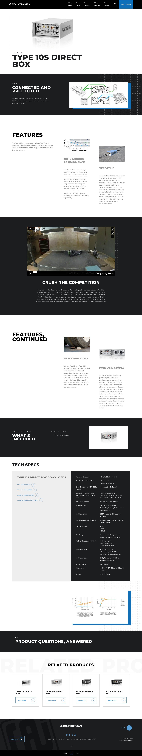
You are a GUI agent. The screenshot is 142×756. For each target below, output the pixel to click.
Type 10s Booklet (23, 485)
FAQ (77, 753)
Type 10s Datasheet (24, 490)
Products (87, 6)
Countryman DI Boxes (25, 495)
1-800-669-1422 (128, 738)
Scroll (66, 753)
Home (70, 6)
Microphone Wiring (80, 739)
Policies (69, 739)
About (78, 6)
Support (106, 6)
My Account (15, 739)
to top (123, 728)
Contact (97, 6)
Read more (22, 700)
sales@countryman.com (126, 740)
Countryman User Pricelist (27, 500)
